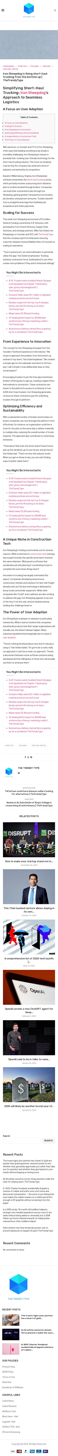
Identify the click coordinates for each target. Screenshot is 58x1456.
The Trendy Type (29, 768)
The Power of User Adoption (17, 140)
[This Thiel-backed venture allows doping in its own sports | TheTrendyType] (29, 886)
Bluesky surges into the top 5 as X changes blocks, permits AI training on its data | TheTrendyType (29, 305)
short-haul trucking (36, 180)
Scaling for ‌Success (13, 126)
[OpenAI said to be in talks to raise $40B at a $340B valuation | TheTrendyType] (29, 1037)
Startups (9, 746)
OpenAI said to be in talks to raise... (29, 1059)
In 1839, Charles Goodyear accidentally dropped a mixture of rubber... (37, 1347)
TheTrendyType (45, 234)
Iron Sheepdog (33, 93)
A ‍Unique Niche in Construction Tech (20, 136)
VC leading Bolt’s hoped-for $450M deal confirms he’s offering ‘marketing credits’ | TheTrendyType (28, 321)
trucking (23, 746)
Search (6, 1136)
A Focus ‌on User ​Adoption (16, 123)
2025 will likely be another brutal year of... (29, 1106)
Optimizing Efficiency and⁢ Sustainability (22, 133)
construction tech (38, 554)
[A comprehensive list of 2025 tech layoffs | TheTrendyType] (29, 937)
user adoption (9, 637)
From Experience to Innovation (18, 129)
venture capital (39, 746)
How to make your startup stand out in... (29, 861)
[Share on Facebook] (25, 757)
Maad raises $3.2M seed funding (24, 313)
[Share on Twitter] (28, 757)
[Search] (55, 10)
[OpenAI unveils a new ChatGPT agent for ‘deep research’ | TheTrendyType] (29, 987)
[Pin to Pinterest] (31, 757)
